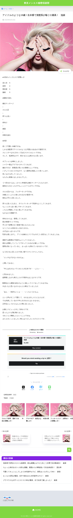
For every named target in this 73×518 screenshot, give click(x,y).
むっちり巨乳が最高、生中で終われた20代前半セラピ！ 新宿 (26, 476)
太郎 (53, 376)
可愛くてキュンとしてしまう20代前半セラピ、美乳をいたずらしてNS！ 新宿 (31, 472)
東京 (14, 395)
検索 (69, 450)
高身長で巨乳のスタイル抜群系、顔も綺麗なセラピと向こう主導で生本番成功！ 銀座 (34, 463)
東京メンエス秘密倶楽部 (36, 3)
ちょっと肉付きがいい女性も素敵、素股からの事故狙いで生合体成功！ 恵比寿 (32, 467)
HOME (38, 510)
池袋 (12, 398)
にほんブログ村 (8, 500)
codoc (63, 376)
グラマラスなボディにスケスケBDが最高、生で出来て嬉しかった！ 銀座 (30, 480)
